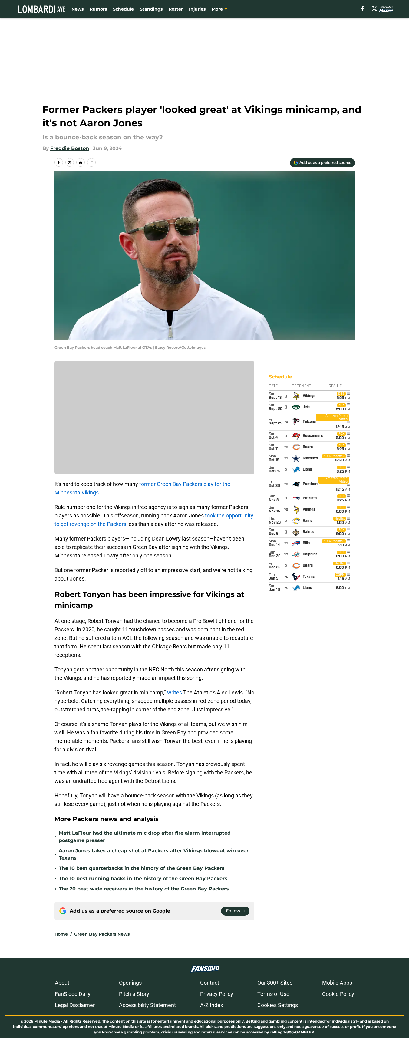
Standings (151, 9)
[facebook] (362, 8)
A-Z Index (211, 1005)
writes (174, 692)
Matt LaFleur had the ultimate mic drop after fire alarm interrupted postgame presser (145, 836)
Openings (130, 983)
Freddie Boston (69, 148)
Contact (209, 983)
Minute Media (47, 1021)
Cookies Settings (277, 1005)
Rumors (98, 9)
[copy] (91, 162)
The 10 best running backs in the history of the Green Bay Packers (143, 878)
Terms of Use (273, 994)
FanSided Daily (73, 994)
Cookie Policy (338, 994)
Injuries (197, 9)
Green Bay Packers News (102, 934)
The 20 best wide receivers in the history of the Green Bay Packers (144, 889)
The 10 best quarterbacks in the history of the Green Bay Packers (142, 868)
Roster (176, 9)
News (77, 9)
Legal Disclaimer (75, 1005)
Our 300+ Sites (274, 983)
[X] (374, 8)
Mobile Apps (337, 983)
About (62, 983)
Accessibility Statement (147, 1005)
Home (61, 934)
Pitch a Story (134, 994)
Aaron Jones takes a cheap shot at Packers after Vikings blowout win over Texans (154, 854)
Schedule (123, 9)
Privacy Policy (216, 994)
